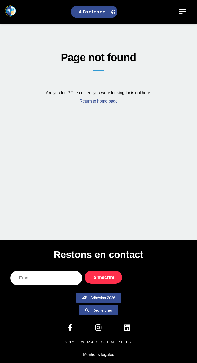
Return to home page (99, 101)
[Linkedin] (127, 328)
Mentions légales (98, 354)
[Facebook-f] (70, 328)
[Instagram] (98, 328)
